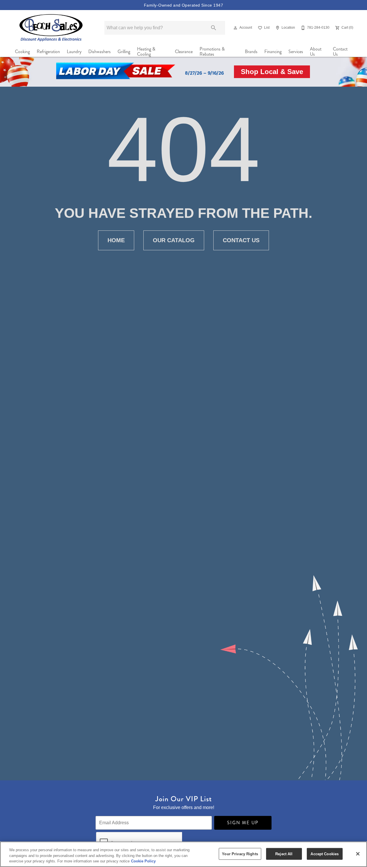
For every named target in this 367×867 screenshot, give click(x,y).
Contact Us (340, 51)
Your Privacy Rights (240, 854)
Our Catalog (174, 240)
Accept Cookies (325, 854)
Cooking (22, 51)
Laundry (74, 51)
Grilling (124, 51)
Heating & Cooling (146, 51)
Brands (251, 51)
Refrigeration (48, 51)
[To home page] (51, 27)
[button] (235, 27)
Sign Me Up (243, 822)
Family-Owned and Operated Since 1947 (183, 5)
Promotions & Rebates (212, 51)
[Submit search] (213, 28)
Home (116, 240)
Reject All (283, 854)
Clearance (184, 51)
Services (295, 51)
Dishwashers (99, 51)
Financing (273, 51)
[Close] (358, 853)
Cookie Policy (143, 861)
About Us (315, 51)
